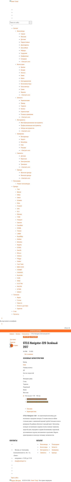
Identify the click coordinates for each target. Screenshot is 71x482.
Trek (18, 189)
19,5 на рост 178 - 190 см (32, 396)
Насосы (23, 73)
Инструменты (21, 120)
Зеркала (23, 92)
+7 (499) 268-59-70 (17, 4)
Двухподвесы (25, 45)
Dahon (19, 197)
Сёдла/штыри (25, 111)
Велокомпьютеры (26, 84)
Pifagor (19, 259)
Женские (23, 37)
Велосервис (17, 181)
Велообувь (24, 142)
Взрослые (24, 159)
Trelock (19, 231)
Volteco (19, 256)
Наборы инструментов (27, 128)
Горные (23, 34)
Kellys (18, 195)
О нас (15, 311)
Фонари (23, 70)
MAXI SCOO (20, 267)
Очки (22, 145)
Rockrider (20, 275)
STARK (19, 247)
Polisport (19, 220)
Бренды (15, 186)
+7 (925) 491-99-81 (15, 7)
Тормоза (23, 106)
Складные (24, 59)
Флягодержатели (26, 81)
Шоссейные (24, 48)
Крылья (23, 67)
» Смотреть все (25, 62)
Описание (29, 409)
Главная (12, 334)
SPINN (19, 289)
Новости (19, 303)
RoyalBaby (20, 236)
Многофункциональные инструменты (32, 123)
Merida (19, 192)
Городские (24, 53)
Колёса (23, 109)
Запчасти (19, 98)
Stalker (19, 261)
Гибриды (23, 50)
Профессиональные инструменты (31, 125)
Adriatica (19, 242)
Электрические (25, 161)
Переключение (25, 100)
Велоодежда (24, 136)
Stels (18, 203)
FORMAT (19, 270)
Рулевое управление (27, 114)
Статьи (19, 300)
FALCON (19, 286)
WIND (18, 281)
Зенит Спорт (34, 480)
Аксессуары (20, 64)
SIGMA (19, 228)
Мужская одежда (26, 173)
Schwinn (19, 200)
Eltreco (19, 253)
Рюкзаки (23, 148)
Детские (23, 39)
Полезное (16, 295)
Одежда (19, 170)
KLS (18, 211)
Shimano (19, 214)
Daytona (19, 222)
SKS (18, 209)
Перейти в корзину (35, 331)
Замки (22, 75)
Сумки (22, 89)
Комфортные (24, 56)
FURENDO (20, 272)
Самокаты (20, 153)
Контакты (16, 314)
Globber (19, 239)
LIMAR (19, 234)
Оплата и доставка (22, 306)
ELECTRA (20, 284)
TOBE (18, 217)
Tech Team (20, 264)
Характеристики (31, 411)
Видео (19, 297)
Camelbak (20, 225)
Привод (23, 103)
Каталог (15, 28)
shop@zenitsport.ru (20, 461)
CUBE (18, 278)
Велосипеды (21, 31)
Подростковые (25, 42)
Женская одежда (26, 175)
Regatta (19, 245)
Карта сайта (14, 478)
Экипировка (20, 134)
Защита (23, 139)
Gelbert (19, 292)
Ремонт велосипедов (23, 184)
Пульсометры (25, 87)
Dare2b (19, 250)
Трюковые (24, 164)
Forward (19, 206)
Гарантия (19, 308)
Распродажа (55, 444)
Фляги (22, 78)
